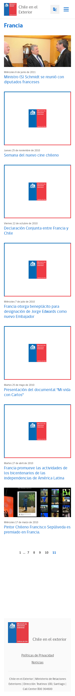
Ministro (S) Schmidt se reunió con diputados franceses (34, 79)
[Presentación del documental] (37, 353)
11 (54, 552)
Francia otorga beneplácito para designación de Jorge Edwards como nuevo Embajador (35, 312)
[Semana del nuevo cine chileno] (37, 118)
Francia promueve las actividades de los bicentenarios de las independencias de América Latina (35, 473)
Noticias (37, 662)
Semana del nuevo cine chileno (31, 155)
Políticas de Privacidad (37, 655)
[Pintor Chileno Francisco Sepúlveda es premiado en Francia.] (37, 502)
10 (46, 552)
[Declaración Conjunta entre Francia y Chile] (37, 191)
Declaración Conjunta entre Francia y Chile (36, 230)
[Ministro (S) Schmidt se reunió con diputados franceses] (37, 51)
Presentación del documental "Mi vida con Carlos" (37, 392)
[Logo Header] (10, 9)
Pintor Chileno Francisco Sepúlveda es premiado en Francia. (37, 529)
